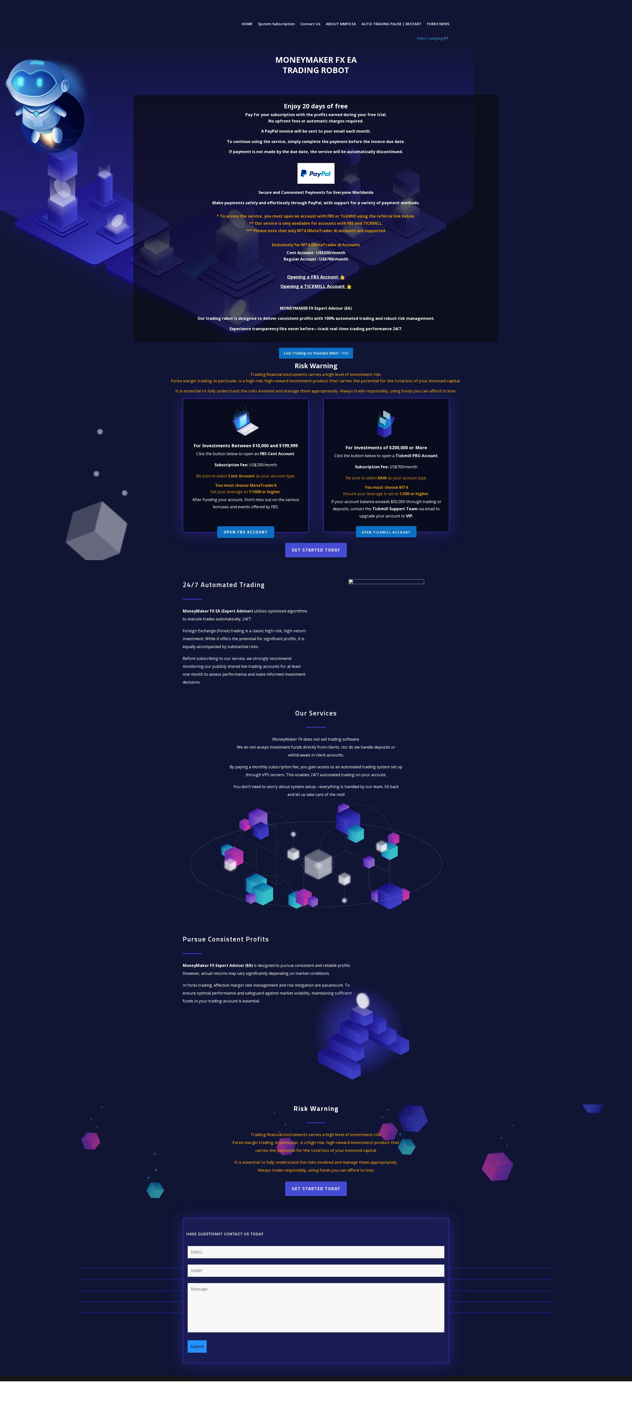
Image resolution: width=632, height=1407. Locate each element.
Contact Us (310, 24)
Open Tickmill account (386, 532)
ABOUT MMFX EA (341, 24)
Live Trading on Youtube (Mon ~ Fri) (316, 352)
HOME (247, 24)
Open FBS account (246, 532)
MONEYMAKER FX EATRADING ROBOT (316, 65)
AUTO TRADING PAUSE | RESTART (391, 24)
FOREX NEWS (438, 24)
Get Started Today (316, 550)
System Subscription (276, 24)
